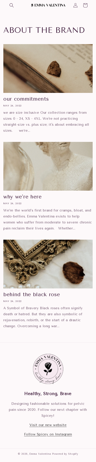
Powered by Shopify (65, 453)
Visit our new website (48, 425)
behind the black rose (31, 295)
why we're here (22, 197)
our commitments (26, 99)
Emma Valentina (40, 453)
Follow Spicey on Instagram (48, 434)
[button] (12, 5)
